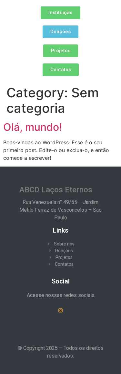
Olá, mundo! (32, 127)
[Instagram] (61, 310)
